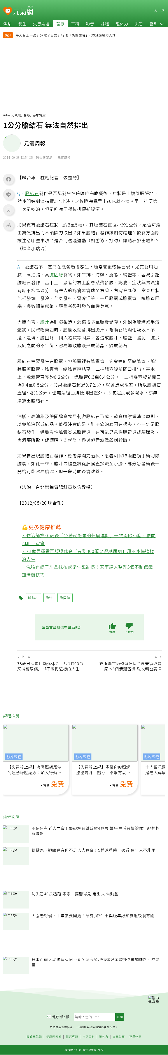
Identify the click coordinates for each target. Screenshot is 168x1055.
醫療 (60, 23)
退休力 (122, 23)
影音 (90, 23)
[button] (162, 24)
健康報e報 (60, 1017)
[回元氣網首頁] (23, 10)
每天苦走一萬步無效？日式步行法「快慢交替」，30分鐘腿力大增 (66, 35)
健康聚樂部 (53, 1036)
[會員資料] (155, 10)
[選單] (162, 10)
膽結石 (32, 193)
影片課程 (13, 756)
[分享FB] (8, 179)
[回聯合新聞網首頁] (7, 11)
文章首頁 (119, 1036)
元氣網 (16, 115)
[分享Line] (8, 194)
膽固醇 (56, 274)
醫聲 (154, 23)
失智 (139, 23)
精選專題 (72, 1036)
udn (6, 115)
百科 (75, 23)
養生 (22, 23)
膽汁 (44, 322)
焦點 (7, 23)
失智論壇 (41, 23)
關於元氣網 (34, 1036)
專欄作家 (135, 1036)
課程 (105, 23)
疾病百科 (88, 1036)
